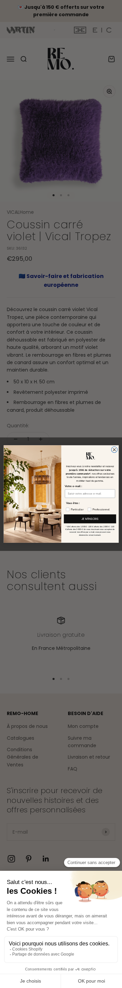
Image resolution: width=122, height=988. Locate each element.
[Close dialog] (114, 450)
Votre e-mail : (73, 486)
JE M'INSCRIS (89, 519)
